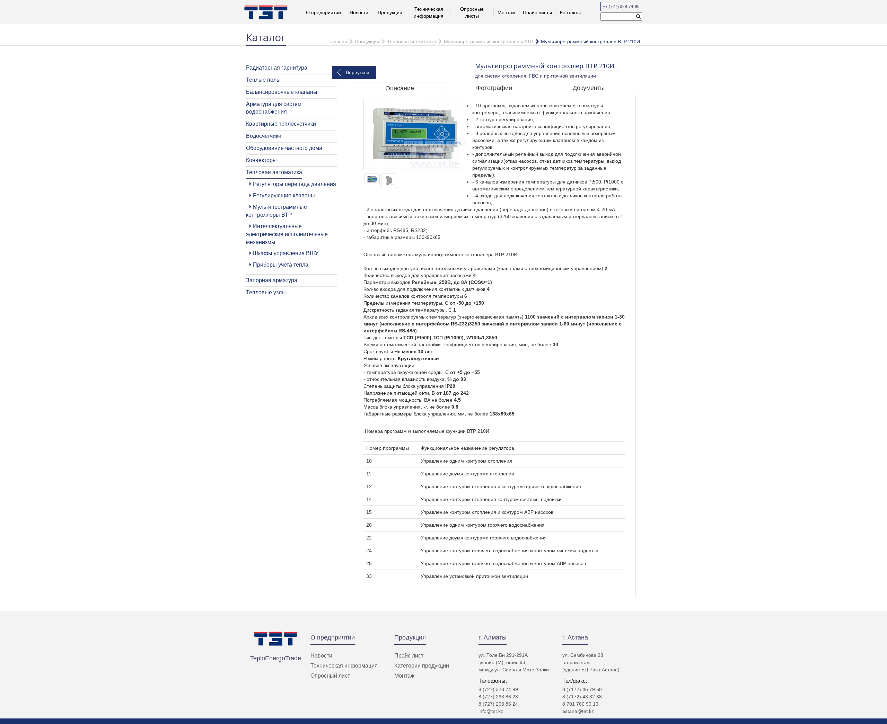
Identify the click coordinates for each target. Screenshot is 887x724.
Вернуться (357, 72)
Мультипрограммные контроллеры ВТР (488, 41)
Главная (337, 41)
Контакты (570, 12)
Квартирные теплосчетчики (281, 124)
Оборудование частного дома (284, 148)
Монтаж (506, 12)
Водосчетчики (263, 136)
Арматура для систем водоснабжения (273, 108)
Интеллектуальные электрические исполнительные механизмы (287, 234)
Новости (359, 12)
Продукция (390, 12)
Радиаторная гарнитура (276, 68)
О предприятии (332, 637)
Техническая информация (344, 666)
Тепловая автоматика (411, 41)
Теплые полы (263, 80)
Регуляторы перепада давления (294, 184)
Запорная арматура (271, 280)
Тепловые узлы (266, 292)
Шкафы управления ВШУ (285, 253)
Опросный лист (330, 676)
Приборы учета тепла (280, 265)
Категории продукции (421, 666)
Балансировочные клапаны (281, 92)
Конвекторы (261, 160)
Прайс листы (537, 12)
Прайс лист (408, 656)
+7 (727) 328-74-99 (621, 6)
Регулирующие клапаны (284, 195)
